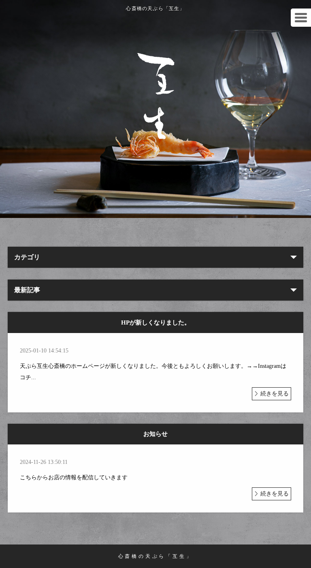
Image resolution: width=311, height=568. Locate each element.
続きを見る (274, 394)
